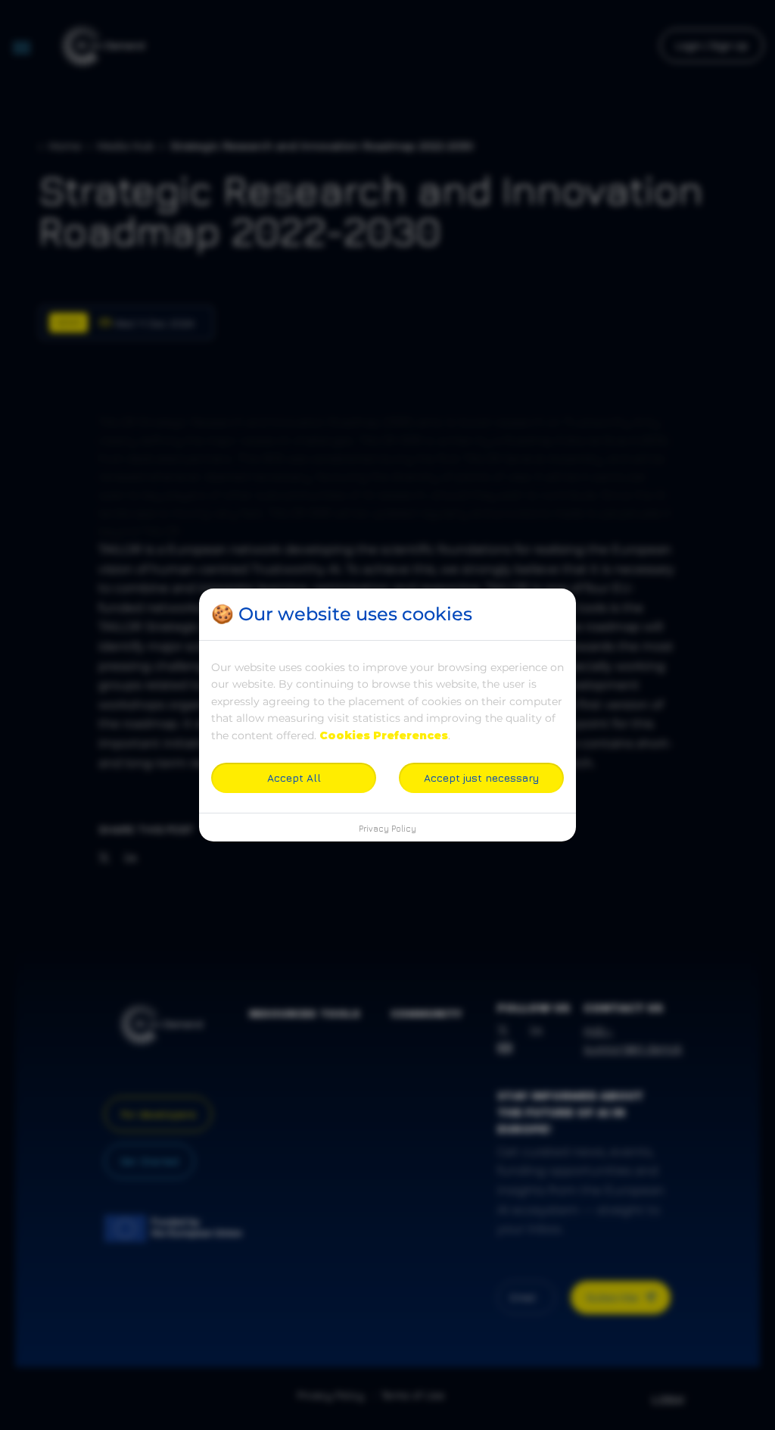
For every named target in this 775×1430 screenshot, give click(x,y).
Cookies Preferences (383, 735)
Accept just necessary (481, 777)
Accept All (294, 777)
